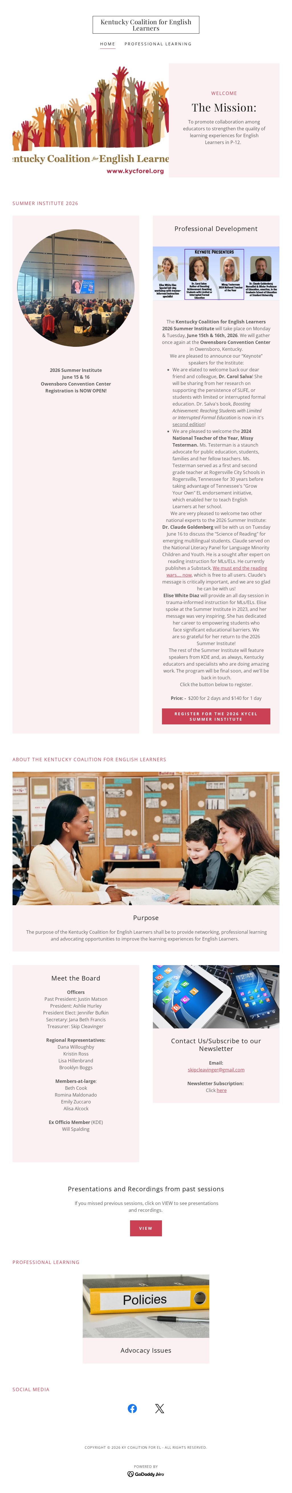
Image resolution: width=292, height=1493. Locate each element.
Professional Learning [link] (158, 43)
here (222, 1090)
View (146, 1228)
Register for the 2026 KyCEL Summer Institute (216, 716)
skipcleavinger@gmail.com (216, 1070)
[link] (146, 29)
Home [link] (107, 43)
